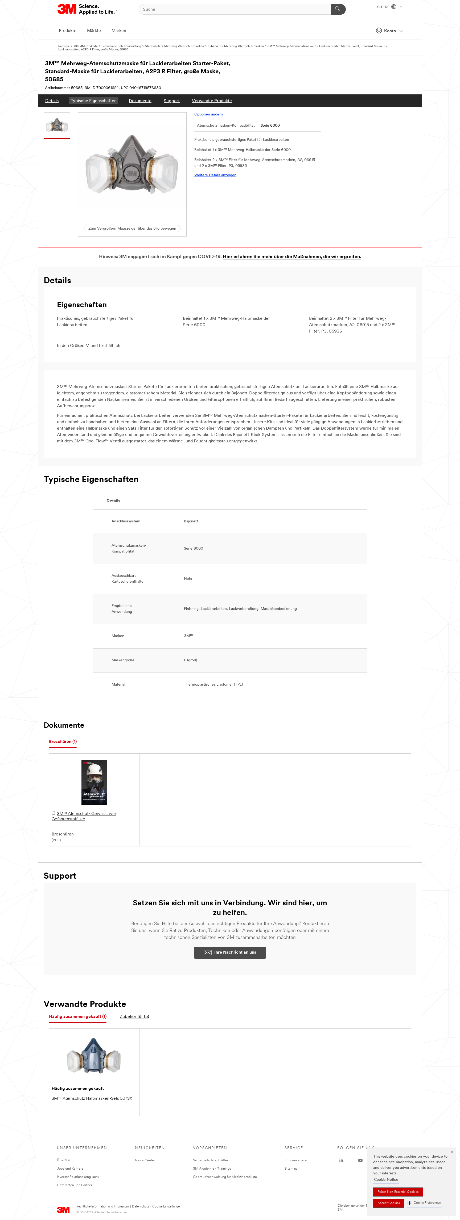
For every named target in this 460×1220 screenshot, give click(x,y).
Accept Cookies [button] (389, 1203)
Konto (390, 31)
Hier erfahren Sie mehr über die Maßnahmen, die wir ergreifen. (292, 257)
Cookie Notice (386, 1180)
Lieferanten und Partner (74, 1185)
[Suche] (338, 9)
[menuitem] (52, 100)
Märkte (94, 31)
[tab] (63, 742)
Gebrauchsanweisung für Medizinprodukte (225, 1177)
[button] (424, 1203)
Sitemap (291, 1168)
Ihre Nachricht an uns (235, 952)
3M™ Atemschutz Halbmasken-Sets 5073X (92, 1099)
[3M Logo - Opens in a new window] (88, 9)
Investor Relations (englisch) (78, 1177)
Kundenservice (296, 1160)
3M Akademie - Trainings (212, 1168)
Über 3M (64, 1160)
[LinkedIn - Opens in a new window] (341, 1161)
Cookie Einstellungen (166, 1206)
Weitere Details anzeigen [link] (215, 175)
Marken (119, 31)
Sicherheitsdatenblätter (210, 1160)
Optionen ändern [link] (208, 115)
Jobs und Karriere (70, 1168)
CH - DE (383, 7)
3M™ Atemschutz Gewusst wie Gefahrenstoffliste (84, 816)
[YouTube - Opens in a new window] (360, 1161)
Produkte (67, 31)
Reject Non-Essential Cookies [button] (398, 1192)
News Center (145, 1160)
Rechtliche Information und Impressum (102, 1206)
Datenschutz (140, 1206)
